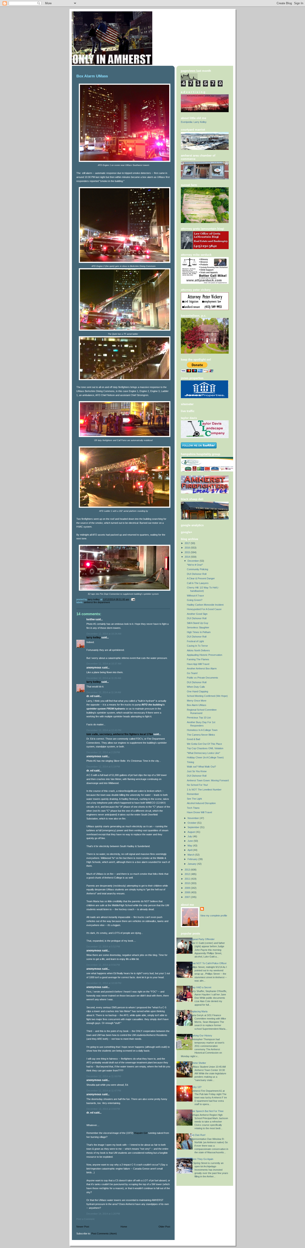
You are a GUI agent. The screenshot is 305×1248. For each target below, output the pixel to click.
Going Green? (194, 600)
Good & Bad (193, 739)
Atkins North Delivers (198, 650)
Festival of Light (195, 641)
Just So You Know (197, 771)
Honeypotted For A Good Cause (204, 609)
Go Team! (192, 673)
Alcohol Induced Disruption (201, 803)
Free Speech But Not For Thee (207, 1111)
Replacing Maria (198, 1011)
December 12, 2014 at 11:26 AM (103, 678)
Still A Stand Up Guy (197, 623)
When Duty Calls (196, 686)
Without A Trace (195, 595)
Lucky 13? (195, 1087)
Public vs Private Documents (202, 677)
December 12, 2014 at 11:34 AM (103, 692)
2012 (188, 874)
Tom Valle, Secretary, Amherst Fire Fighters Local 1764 (119, 734)
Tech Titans (193, 808)
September (194, 827)
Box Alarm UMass (196, 705)
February (193, 859)
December (194, 560)
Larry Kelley (93, 637)
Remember (193, 794)
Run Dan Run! (197, 1135)
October (192, 822)
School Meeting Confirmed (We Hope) (207, 696)
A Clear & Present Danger (201, 578)
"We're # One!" (195, 564)
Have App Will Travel (198, 664)
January (192, 863)
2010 (188, 883)
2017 (188, 543)
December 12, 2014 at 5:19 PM (103, 766)
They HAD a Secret (200, 987)
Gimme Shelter (198, 1063)
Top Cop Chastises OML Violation (205, 748)
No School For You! (197, 785)
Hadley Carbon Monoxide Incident (205, 604)
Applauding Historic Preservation (204, 655)
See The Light (194, 798)
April (190, 850)
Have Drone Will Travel (199, 812)
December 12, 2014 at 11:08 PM (103, 1076)
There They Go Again (201, 1159)
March (191, 854)
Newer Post (82, 1226)
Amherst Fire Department (97, 602)
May (190, 845)
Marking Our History (201, 1035)
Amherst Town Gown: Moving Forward (208, 780)
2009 (188, 888)
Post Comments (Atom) (104, 1233)
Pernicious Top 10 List (199, 717)
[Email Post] (133, 599)
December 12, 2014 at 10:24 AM (103, 633)
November (194, 818)
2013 (188, 869)
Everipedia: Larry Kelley (194, 122)
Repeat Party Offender (202, 939)
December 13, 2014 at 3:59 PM (103, 1109)
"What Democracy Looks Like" (203, 753)
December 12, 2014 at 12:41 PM (103, 730)
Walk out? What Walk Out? (201, 766)
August (192, 832)
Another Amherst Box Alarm (202, 668)
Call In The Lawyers (198, 583)
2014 (188, 556)
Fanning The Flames (198, 659)
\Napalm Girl (140, 1133)
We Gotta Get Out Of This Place (204, 744)
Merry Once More (196, 700)
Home (124, 1226)
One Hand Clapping (197, 691)
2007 (188, 897)
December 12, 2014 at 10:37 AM (103, 663)
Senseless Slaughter (198, 627)
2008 (188, 892)
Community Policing (197, 569)
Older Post (164, 1226)
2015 (188, 552)
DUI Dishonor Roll (196, 574)
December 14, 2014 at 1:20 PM (103, 1213)
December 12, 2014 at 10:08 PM (103, 983)
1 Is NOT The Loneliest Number (204, 789)
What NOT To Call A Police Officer (208, 963)
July (190, 836)
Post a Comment (85, 1219)
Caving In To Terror (197, 645)
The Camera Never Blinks (201, 734)
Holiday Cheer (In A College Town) (205, 757)
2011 (188, 878)
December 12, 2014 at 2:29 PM (103, 752)
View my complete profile (213, 915)
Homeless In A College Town (202, 730)
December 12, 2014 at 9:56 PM (103, 964)
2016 (188, 547)
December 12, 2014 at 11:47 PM (103, 1090)
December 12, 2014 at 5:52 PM (103, 946)
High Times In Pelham (199, 632)
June (191, 841)
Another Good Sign (197, 614)
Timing (190, 762)
